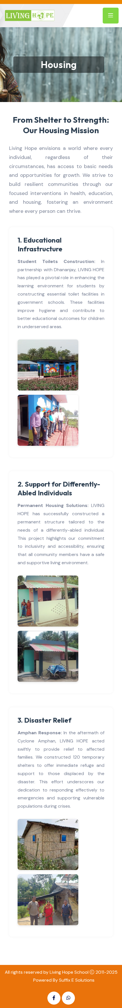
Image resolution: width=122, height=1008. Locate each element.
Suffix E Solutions (76, 980)
